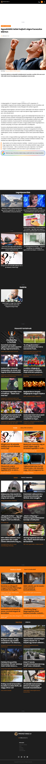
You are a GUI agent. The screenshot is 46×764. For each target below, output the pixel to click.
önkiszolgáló (26, 690)
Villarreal (6, 376)
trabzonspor (10, 399)
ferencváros (10, 351)
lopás (5, 668)
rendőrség (19, 668)
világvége (26, 522)
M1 (37, 668)
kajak (33, 396)
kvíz (2, 451)
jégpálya (9, 668)
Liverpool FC (4, 375)
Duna (2, 690)
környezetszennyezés (33, 645)
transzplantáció (5, 544)
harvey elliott (31, 423)
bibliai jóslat (32, 522)
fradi (33, 351)
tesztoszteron (33, 500)
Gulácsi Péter (12, 376)
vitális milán (9, 423)
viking (2, 500)
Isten (24, 500)
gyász (24, 396)
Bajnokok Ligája (15, 421)
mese (27, 451)
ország (27, 472)
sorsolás (16, 351)
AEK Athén (15, 423)
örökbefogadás (39, 544)
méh (10, 544)
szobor (29, 616)
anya (15, 544)
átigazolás (26, 376)
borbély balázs (27, 353)
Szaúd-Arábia (31, 375)
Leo (38, 616)
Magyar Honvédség (28, 668)
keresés (9, 690)
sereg (35, 668)
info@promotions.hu (24, 738)
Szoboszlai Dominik (12, 375)
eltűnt (5, 690)
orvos (27, 500)
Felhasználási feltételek (23, 744)
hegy (4, 522)
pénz (4, 472)
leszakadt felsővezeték (7, 645)
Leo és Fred (34, 616)
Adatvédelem (21, 749)
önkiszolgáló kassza (35, 690)
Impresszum (21, 747)
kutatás (9, 500)
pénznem (8, 472)
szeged (25, 645)
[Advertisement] (23, 91)
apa (7, 522)
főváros (31, 472)
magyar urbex (4, 592)
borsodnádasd (37, 592)
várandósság (4, 545)
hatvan (14, 668)
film (36, 451)
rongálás (42, 616)
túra (2, 522)
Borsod (2, 616)
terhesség (10, 545)
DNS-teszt (26, 544)
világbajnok (38, 396)
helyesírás (5, 451)
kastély (9, 594)
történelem (4, 594)
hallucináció (40, 500)
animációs (31, 451)
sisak (5, 500)
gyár (32, 592)
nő (12, 544)
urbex (9, 592)
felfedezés (14, 500)
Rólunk (20, 746)
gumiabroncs (26, 647)
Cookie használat (22, 750)
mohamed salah (27, 351)
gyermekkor (32, 544)
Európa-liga (4, 351)
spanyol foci (39, 375)
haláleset (29, 396)
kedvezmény (26, 692)
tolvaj (2, 668)
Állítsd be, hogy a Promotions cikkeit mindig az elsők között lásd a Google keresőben (25, 153)
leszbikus (25, 375)
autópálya (41, 668)
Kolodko (25, 616)
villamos (15, 645)
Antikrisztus (38, 522)
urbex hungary (15, 592)
